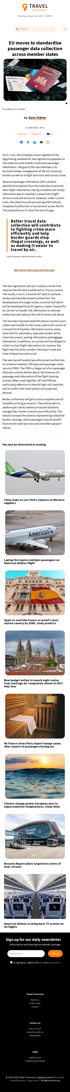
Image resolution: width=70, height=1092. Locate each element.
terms (41, 574)
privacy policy (55, 574)
